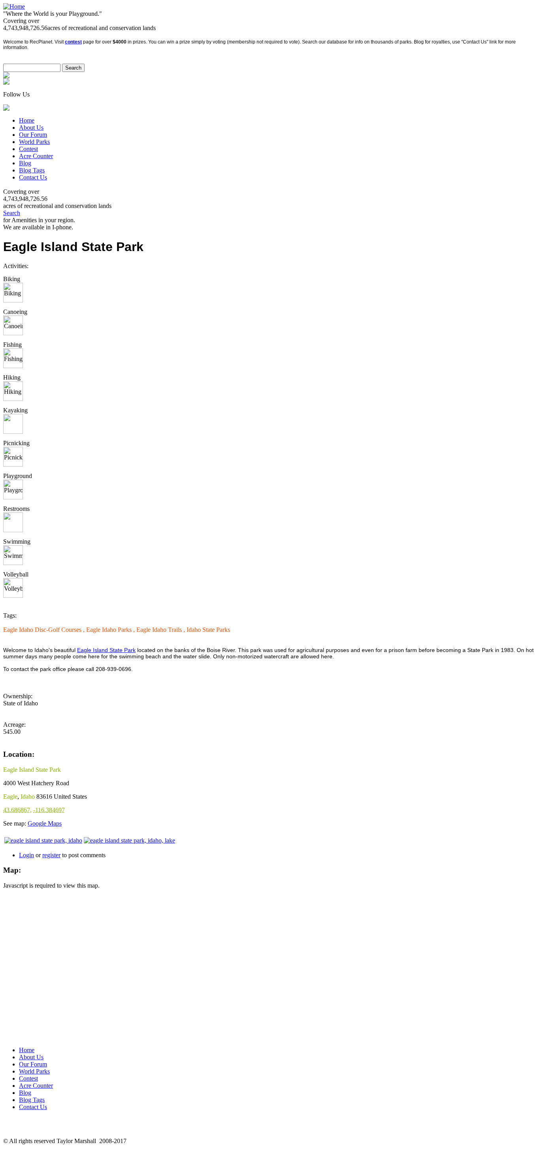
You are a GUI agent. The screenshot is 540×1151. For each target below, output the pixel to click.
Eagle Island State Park (106, 650)
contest (73, 42)
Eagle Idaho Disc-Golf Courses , (44, 629)
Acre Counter (36, 156)
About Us (31, 127)
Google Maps (45, 823)
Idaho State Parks (208, 629)
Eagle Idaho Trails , (161, 629)
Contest (28, 149)
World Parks (34, 141)
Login (26, 855)
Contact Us (33, 177)
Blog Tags (32, 170)
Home (26, 120)
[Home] (14, 6)
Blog (25, 163)
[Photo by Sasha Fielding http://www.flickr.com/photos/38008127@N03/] (43, 840)
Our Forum (33, 134)
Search (11, 213)
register (51, 855)
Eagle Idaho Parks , (111, 629)
